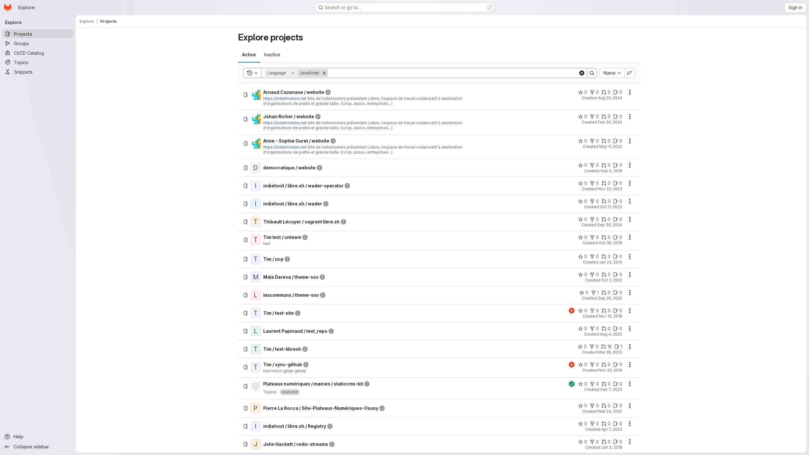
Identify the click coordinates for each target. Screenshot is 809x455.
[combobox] (611, 73)
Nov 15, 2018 (610, 316)
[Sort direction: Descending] (630, 73)
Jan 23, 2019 (610, 262)
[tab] (249, 55)
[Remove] (324, 73)
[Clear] (582, 73)
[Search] (592, 73)
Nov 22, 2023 (610, 188)
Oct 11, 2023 (611, 206)
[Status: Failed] (571, 310)
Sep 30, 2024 (609, 224)
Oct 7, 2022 (611, 280)
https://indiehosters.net (285, 98)
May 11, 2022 (610, 146)
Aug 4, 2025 (611, 334)
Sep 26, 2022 (610, 298)
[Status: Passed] (571, 384)
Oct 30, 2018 (610, 242)
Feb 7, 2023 (611, 389)
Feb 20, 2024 (610, 122)
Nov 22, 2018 (610, 370)
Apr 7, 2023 (611, 429)
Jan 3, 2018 (611, 447)
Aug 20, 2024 (610, 97)
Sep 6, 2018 (611, 170)
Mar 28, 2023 (610, 352)
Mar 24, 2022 (610, 411)
